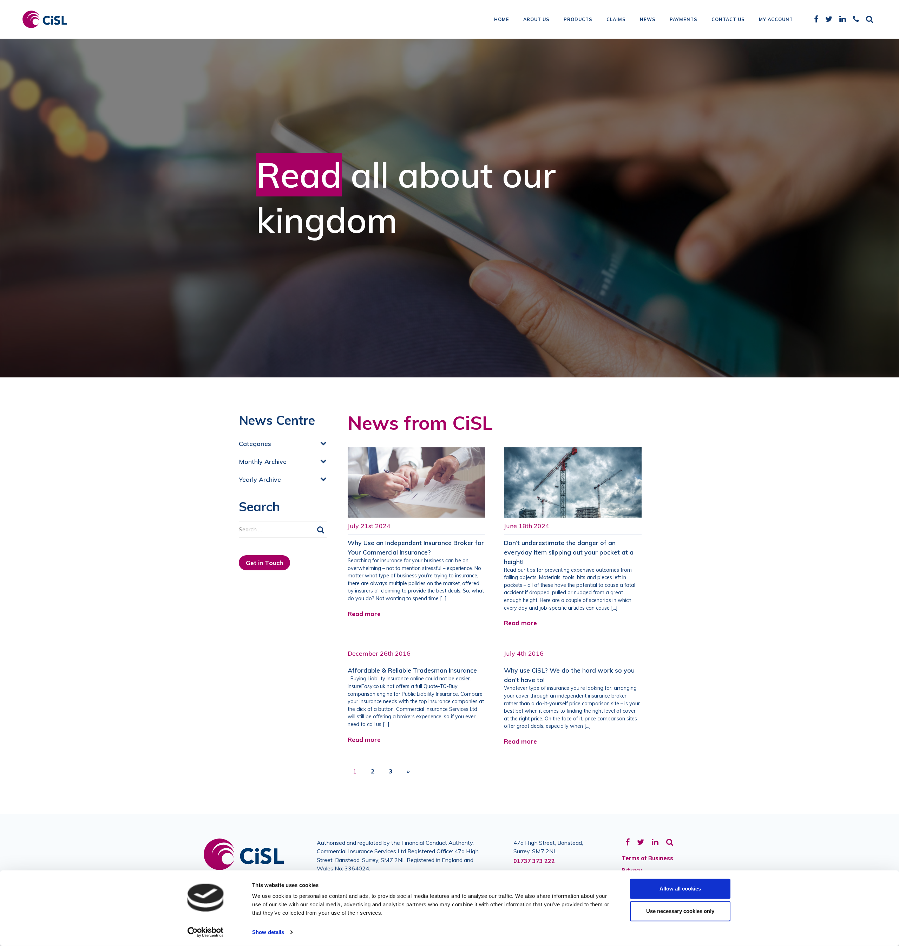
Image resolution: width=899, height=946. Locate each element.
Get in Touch (264, 563)
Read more (364, 614)
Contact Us (728, 19)
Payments (683, 19)
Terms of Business (647, 858)
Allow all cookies (680, 889)
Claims (616, 19)
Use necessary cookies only (680, 911)
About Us (536, 19)
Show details (268, 932)
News (648, 19)
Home (501, 19)
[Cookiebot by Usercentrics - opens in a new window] (205, 932)
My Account (776, 19)
